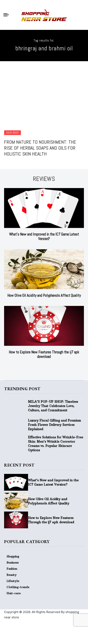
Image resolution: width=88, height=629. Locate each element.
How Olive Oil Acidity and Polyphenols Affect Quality (44, 295)
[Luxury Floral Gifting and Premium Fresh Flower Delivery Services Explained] (16, 424)
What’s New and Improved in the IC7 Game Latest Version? (44, 236)
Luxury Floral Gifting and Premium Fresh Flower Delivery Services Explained (54, 424)
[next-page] (46, 367)
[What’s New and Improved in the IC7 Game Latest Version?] (44, 208)
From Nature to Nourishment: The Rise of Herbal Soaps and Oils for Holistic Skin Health (40, 148)
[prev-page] (40, 367)
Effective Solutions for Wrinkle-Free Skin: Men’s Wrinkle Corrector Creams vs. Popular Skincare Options (55, 443)
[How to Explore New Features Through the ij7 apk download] (44, 326)
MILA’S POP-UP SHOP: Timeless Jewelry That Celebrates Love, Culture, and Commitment (53, 406)
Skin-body (12, 132)
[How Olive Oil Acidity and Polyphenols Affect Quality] (44, 269)
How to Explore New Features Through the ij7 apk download (44, 354)
